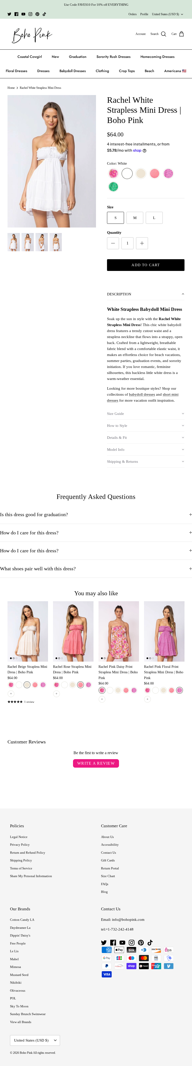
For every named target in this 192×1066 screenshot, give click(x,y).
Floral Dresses (16, 70)
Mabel (14, 959)
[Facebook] (16, 14)
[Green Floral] (113, 187)
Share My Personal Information (31, 876)
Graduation (77, 56)
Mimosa (15, 967)
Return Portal (110, 868)
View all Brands (20, 1022)
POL (13, 998)
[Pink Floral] (168, 174)
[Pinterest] (37, 14)
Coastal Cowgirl (30, 56)
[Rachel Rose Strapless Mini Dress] (73, 631)
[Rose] (154, 174)
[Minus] (113, 243)
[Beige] (140, 174)
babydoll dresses (142, 394)
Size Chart (108, 876)
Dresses (43, 70)
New (55, 56)
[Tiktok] (44, 14)
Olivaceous (17, 990)
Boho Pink (26, 1053)
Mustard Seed (19, 975)
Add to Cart (146, 265)
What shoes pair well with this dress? (38, 568)
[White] (127, 174)
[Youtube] (23, 14)
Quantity (114, 233)
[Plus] (142, 243)
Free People (18, 943)
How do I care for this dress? (29, 532)
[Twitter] (9, 14)
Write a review (96, 763)
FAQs (104, 884)
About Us (107, 837)
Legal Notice (19, 837)
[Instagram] (30, 14)
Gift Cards (108, 860)
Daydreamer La (20, 928)
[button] (145, 294)
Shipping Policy (21, 860)
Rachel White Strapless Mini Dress (40, 88)
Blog (104, 892)
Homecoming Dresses (157, 56)
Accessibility (110, 844)
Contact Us (108, 852)
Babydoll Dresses (73, 70)
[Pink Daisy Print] (113, 174)
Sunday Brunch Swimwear (28, 1014)
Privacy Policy (20, 844)
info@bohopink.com (128, 920)
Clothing (102, 70)
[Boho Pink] (31, 34)
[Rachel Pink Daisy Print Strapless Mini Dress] (118, 631)
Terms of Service (21, 868)
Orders (132, 14)
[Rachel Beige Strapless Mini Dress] (28, 631)
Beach (149, 70)
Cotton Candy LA (22, 920)
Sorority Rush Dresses (113, 56)
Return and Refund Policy (27, 852)
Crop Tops (127, 70)
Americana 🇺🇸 (175, 70)
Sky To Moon (19, 1006)
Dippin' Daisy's (20, 935)
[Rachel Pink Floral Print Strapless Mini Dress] (164, 631)
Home (11, 88)
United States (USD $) (165, 14)
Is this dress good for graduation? (34, 514)
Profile (144, 14)
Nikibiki (16, 982)
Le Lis (14, 951)
